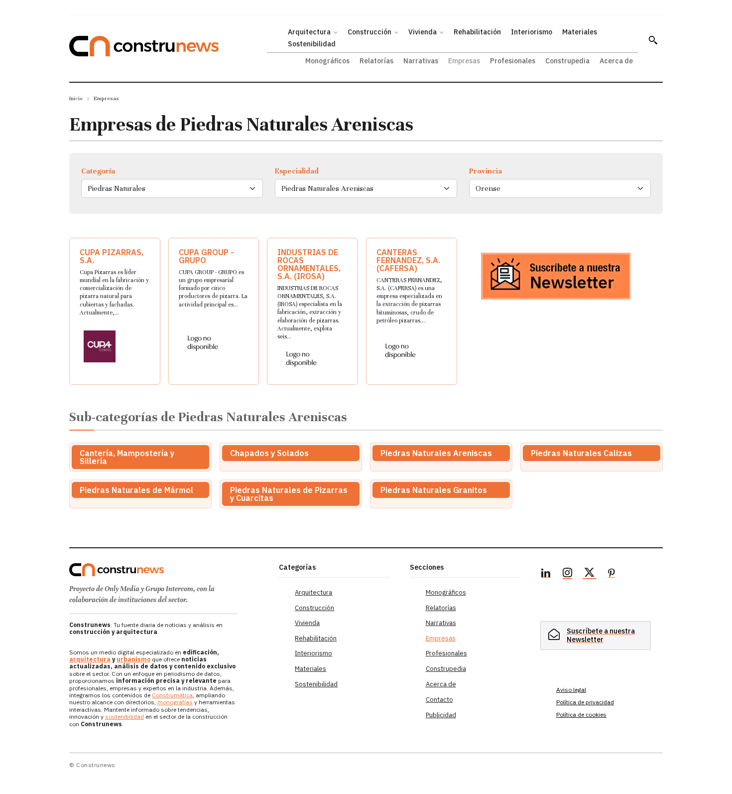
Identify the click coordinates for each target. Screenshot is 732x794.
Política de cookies (581, 714)
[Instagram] (568, 574)
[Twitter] (590, 574)
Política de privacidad (585, 702)
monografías (175, 702)
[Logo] (168, 569)
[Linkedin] (546, 574)
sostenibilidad (124, 716)
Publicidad (441, 715)
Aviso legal (571, 689)
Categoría (98, 170)
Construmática (172, 695)
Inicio (76, 98)
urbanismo (133, 659)
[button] (653, 40)
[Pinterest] (611, 574)
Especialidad (297, 170)
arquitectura (90, 659)
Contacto (439, 699)
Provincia (485, 170)
